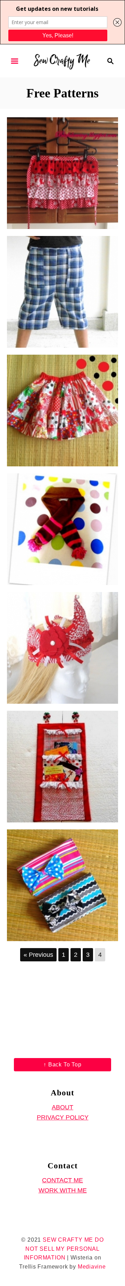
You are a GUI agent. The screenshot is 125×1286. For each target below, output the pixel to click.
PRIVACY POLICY (63, 1117)
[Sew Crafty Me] (62, 60)
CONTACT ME (62, 1180)
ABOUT (62, 1107)
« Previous (38, 954)
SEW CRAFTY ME (68, 1240)
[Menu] (14, 61)
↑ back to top (62, 1064)
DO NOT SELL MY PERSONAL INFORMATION (64, 1249)
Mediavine (92, 1267)
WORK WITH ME (63, 1190)
